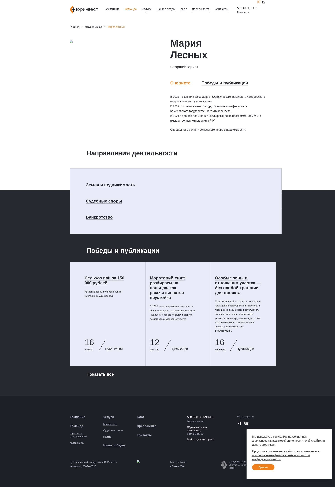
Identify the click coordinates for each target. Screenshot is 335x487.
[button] (243, 12)
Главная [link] (74, 26)
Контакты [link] (221, 9)
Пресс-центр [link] (201, 9)
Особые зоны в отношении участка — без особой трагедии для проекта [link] (238, 285)
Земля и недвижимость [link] (110, 184)
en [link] (263, 2)
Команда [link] (76, 426)
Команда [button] (131, 9)
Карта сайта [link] (77, 442)
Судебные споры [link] (104, 201)
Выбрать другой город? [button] (200, 439)
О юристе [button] (180, 83)
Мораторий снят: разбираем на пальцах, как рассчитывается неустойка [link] (167, 288)
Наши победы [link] (166, 9)
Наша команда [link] (93, 26)
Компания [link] (113, 9)
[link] (247, 8)
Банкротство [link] (99, 217)
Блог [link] (183, 9)
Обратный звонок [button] (197, 427)
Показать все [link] (100, 374)
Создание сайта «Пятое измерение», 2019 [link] (241, 464)
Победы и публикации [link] (225, 83)
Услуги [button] (146, 9)
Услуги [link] (108, 417)
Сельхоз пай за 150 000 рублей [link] (104, 280)
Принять (263, 467)
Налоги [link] (107, 436)
